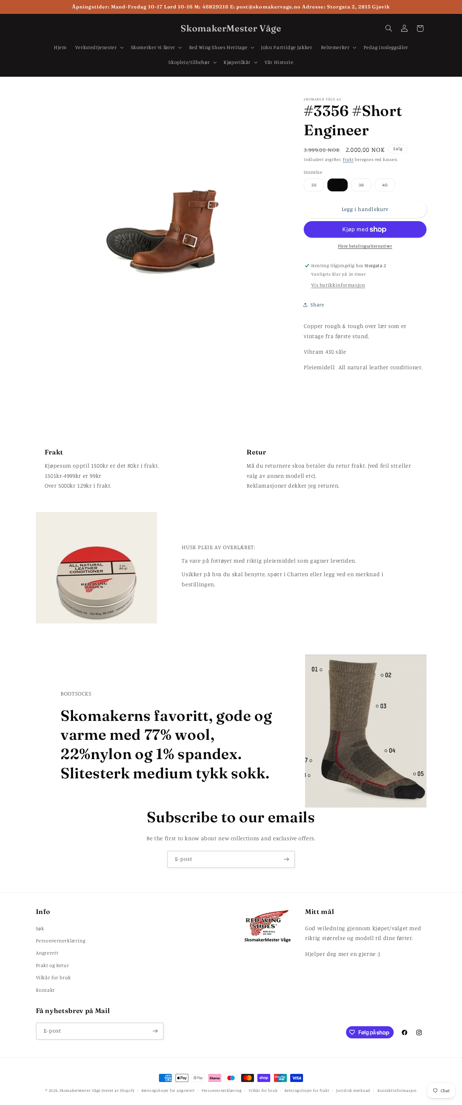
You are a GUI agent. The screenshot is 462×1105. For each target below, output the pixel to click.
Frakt (348, 159)
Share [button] (317, 304)
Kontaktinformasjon (397, 1090)
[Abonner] (286, 859)
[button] (98, 47)
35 (317, 187)
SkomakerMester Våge (80, 1090)
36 (337, 185)
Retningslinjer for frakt (306, 1090)
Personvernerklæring (61, 940)
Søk (40, 928)
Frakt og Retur (52, 965)
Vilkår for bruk (53, 977)
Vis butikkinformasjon (338, 285)
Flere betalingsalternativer (365, 246)
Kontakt (45, 990)
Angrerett (47, 953)
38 (365, 187)
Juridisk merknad (353, 1090)
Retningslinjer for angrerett (168, 1090)
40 (388, 187)
